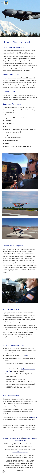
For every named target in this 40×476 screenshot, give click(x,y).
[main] (20, 94)
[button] (2, 2)
